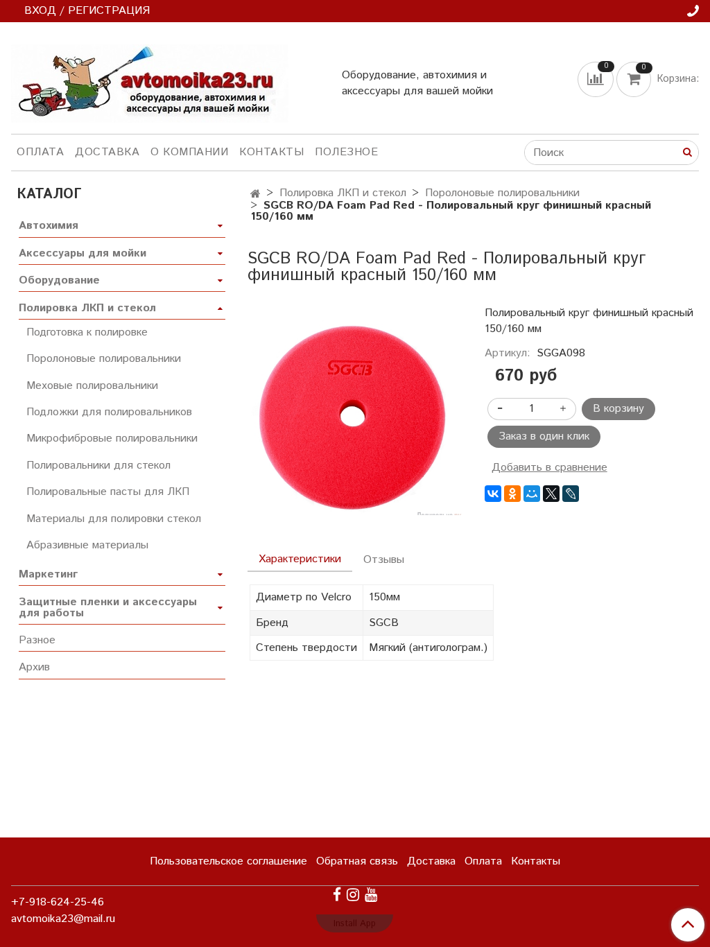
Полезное (346, 152)
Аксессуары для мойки (82, 253)
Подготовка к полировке (87, 332)
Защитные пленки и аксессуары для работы (108, 607)
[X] (551, 493)
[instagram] (353, 894)
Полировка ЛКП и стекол (342, 193)
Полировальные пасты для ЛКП (107, 492)
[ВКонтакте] (493, 493)
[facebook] (337, 894)
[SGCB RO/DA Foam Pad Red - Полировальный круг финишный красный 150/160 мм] (355, 416)
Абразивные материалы (87, 545)
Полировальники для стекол (98, 466)
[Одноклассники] (512, 493)
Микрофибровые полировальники (112, 438)
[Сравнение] (597, 79)
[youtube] (371, 894)
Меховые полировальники (92, 386)
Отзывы (383, 560)
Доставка (107, 152)
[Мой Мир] (531, 493)
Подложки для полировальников (109, 412)
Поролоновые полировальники (502, 193)
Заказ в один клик (544, 436)
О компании (189, 152)
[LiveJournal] (570, 493)
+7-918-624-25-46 (57, 902)
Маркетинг (48, 574)
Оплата (40, 152)
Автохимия (48, 226)
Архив (34, 667)
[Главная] (255, 194)
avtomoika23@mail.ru (63, 919)
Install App (354, 923)
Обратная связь (357, 861)
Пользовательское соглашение (228, 861)
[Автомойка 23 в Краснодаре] (149, 80)
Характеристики (300, 559)
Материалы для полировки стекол (113, 519)
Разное (37, 640)
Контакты (271, 152)
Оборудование (59, 280)
